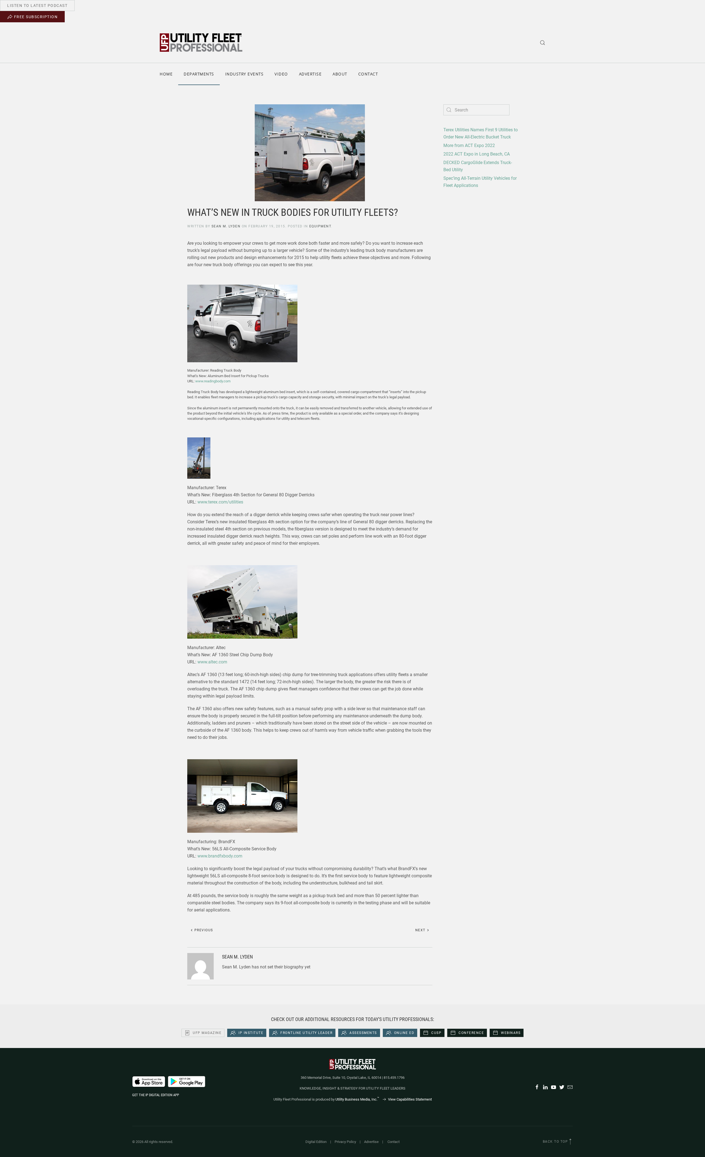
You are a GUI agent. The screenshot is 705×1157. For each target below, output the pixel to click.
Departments (199, 74)
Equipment (320, 226)
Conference (471, 1033)
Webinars (510, 1033)
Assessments (363, 1033)
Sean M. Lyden (226, 226)
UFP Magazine (207, 1033)
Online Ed (404, 1033)
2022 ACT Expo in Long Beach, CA (476, 154)
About (340, 74)
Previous (203, 930)
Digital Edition (316, 1142)
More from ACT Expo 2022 (469, 145)
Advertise (310, 74)
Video (281, 74)
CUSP (436, 1033)
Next (421, 930)
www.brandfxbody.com (219, 856)
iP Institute (250, 1033)
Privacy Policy (345, 1142)
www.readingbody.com (213, 381)
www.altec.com (212, 662)
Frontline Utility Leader (306, 1033)
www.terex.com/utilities (220, 502)
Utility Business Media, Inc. (357, 1099)
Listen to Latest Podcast (37, 5)
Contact (368, 74)
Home (166, 74)
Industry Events (244, 74)
